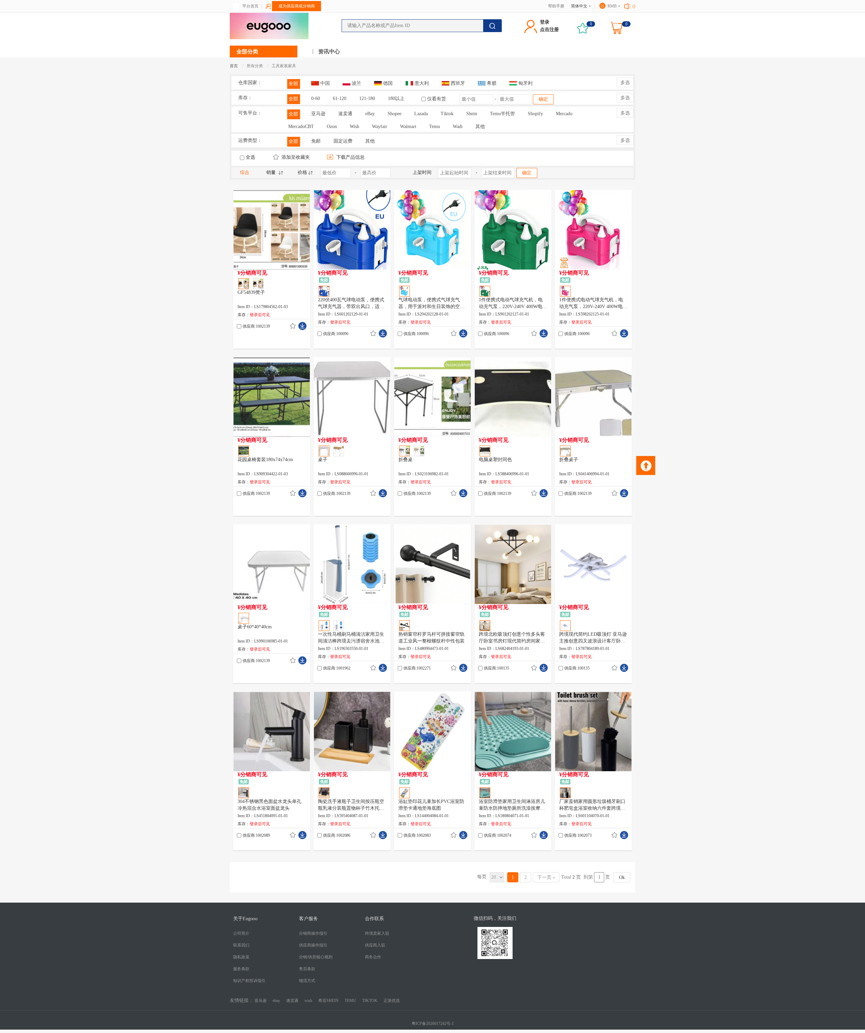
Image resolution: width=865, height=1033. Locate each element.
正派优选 (392, 1000)
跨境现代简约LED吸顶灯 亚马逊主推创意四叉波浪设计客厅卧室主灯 (593, 638)
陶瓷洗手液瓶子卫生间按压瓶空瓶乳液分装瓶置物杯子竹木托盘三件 (351, 805)
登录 (544, 22)
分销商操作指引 (313, 933)
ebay (276, 1000)
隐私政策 (241, 957)
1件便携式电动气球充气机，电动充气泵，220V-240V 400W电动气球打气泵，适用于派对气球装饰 (513, 303)
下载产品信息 (350, 157)
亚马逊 (260, 1000)
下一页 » (546, 877)
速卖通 (292, 1000)
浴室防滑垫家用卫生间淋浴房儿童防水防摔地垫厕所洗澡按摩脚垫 (512, 805)
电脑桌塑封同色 (495, 459)
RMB (612, 6)
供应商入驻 (375, 945)
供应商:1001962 (336, 668)
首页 (234, 66)
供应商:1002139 (256, 326)
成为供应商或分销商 (296, 6)
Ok (622, 877)
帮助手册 (556, 6)
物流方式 (307, 980)
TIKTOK (369, 1000)
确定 (543, 99)
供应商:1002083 (417, 835)
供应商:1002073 (578, 835)
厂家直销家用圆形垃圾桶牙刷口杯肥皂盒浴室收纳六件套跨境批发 (592, 805)
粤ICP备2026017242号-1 (433, 1023)
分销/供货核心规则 (315, 957)
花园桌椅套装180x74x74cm (265, 459)
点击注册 (549, 29)
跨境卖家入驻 (377, 933)
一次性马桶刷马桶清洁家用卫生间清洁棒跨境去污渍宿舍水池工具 (351, 638)
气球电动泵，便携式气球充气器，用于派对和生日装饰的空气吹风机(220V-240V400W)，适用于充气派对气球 (431, 303)
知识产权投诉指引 (249, 980)
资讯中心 (329, 51)
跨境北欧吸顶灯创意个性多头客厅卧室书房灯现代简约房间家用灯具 (512, 638)
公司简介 (241, 933)
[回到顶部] (646, 465)
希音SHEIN (328, 1000)
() (634, 6)
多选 (625, 82)
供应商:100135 (496, 668)
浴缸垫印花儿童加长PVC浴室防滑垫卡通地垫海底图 (431, 805)
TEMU (350, 1000)
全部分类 (247, 51)
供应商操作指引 (313, 945)
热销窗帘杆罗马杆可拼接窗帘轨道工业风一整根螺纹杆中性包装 (431, 638)
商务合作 (373, 957)
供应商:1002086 (336, 835)
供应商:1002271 (417, 668)
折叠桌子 (568, 459)
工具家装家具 (284, 66)
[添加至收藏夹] (293, 326)
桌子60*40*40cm (255, 626)
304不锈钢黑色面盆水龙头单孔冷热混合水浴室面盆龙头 (269, 805)
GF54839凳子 (251, 292)
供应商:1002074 (497, 835)
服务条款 (241, 968)
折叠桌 (405, 459)
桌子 (322, 459)
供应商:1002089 (256, 835)
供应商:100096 (335, 333)
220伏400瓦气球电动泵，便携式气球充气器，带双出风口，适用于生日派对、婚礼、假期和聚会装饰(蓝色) (351, 303)
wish (308, 1000)
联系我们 (241, 945)
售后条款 (307, 968)
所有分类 (255, 66)
